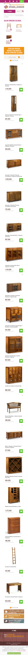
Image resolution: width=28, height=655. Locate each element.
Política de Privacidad (16, 643)
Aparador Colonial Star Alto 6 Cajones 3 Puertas (12, 266)
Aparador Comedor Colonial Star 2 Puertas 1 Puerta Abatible (13, 326)
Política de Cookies (14, 644)
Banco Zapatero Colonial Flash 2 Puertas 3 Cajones (13, 447)
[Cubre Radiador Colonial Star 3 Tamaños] (14, 525)
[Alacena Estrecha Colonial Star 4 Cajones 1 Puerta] (14, 103)
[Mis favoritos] (10, 1)
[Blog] (13, 1)
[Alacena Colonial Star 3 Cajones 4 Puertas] (14, 73)
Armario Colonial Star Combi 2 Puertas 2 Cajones (12, 356)
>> (17, 60)
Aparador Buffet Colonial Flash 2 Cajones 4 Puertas (13, 145)
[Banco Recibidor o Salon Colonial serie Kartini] (14, 405)
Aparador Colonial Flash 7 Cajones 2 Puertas (13, 236)
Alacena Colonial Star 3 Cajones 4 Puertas (13, 85)
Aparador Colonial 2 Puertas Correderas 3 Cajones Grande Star (13, 176)
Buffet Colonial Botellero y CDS (13, 506)
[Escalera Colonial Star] (14, 555)
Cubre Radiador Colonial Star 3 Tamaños (13, 537)
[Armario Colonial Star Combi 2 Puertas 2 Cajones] (14, 344)
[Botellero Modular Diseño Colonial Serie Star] (14, 465)
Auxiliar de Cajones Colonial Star (13, 386)
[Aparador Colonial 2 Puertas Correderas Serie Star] (14, 194)
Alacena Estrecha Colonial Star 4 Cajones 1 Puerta (13, 115)
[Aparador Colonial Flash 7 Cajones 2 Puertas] (14, 224)
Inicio (5, 14)
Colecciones (9, 14)
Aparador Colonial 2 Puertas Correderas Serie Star (12, 206)
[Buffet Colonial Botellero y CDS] (14, 495)
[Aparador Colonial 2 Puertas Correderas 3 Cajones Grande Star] (14, 164)
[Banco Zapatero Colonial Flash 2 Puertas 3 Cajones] (14, 435)
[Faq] (17, 1)
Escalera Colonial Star (10, 566)
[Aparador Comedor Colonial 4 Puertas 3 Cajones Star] (14, 284)
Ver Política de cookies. (21, 650)
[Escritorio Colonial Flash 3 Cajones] (14, 585)
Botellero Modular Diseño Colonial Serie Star (13, 477)
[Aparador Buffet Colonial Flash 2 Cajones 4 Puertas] (14, 133)
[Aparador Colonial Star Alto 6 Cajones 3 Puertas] (14, 254)
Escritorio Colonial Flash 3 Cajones (14, 596)
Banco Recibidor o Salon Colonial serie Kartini (13, 417)
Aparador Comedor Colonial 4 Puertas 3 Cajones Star (12, 296)
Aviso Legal (9, 643)
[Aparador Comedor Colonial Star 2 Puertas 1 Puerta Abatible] (14, 314)
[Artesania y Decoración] (14, 7)
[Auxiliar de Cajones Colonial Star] (14, 374)
